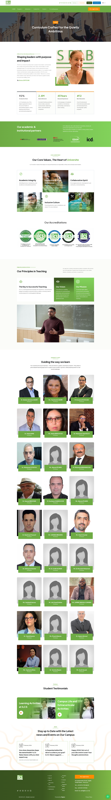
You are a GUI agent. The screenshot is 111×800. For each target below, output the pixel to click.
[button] (108, 796)
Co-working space (53, 9)
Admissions (27, 9)
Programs (19, 9)
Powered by (60, 797)
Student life (36, 9)
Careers (44, 9)
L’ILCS (13, 9)
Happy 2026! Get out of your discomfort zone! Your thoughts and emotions (81, 752)
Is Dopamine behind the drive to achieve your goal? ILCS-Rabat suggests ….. (55, 752)
